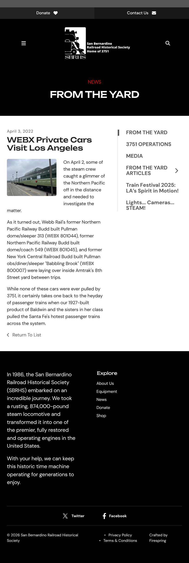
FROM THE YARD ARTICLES (147, 171)
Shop (101, 415)
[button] (23, 43)
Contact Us (137, 13)
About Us (105, 383)
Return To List (26, 335)
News (101, 399)
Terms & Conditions (120, 540)
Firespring (157, 540)
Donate (43, 13)
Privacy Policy (120, 535)
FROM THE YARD (147, 133)
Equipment (106, 391)
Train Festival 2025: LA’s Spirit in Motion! (152, 188)
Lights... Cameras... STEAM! (150, 205)
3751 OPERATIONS (148, 144)
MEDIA (134, 156)
